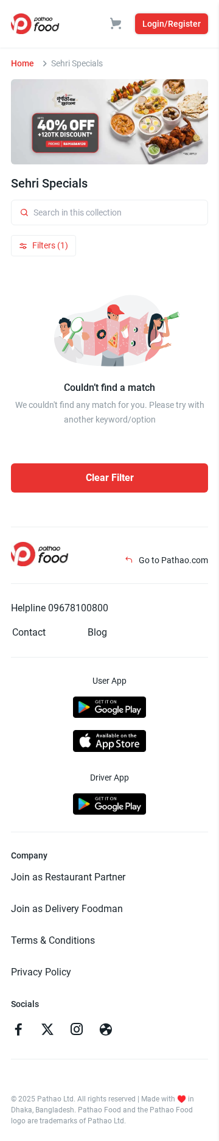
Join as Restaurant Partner (68, 877)
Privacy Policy (41, 972)
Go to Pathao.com (172, 560)
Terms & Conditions (53, 940)
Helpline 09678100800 (59, 608)
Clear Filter (110, 477)
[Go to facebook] (18, 1030)
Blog (97, 632)
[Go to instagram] (76, 1030)
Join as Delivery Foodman (67, 909)
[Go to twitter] (47, 1030)
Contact (29, 632)
